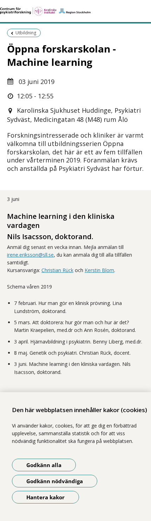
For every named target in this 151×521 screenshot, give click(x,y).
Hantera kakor (45, 497)
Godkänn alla (43, 464)
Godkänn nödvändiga (54, 481)
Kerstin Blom (99, 270)
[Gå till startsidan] (75, 11)
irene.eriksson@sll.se (30, 254)
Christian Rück (57, 270)
